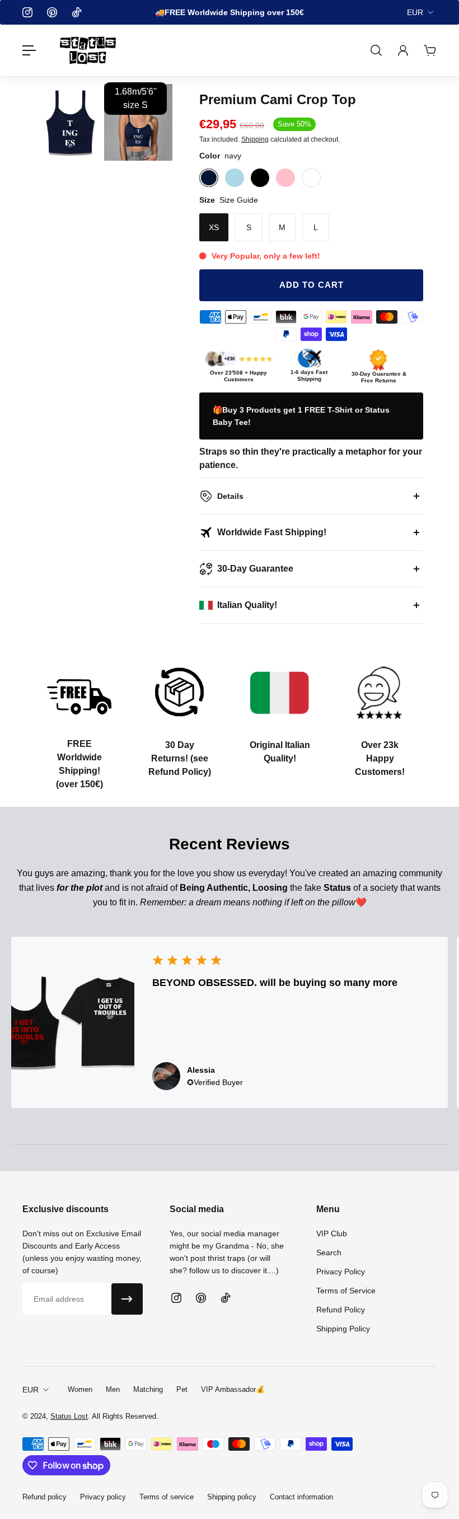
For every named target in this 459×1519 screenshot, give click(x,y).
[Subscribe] (127, 1299)
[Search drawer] (376, 50)
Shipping (255, 139)
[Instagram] (27, 12)
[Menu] (29, 50)
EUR (415, 12)
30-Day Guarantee (255, 568)
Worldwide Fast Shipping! (271, 532)
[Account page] (403, 50)
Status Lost (69, 1416)
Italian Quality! (247, 605)
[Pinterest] (52, 12)
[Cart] (429, 50)
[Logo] (87, 50)
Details (230, 496)
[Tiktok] (76, 12)
